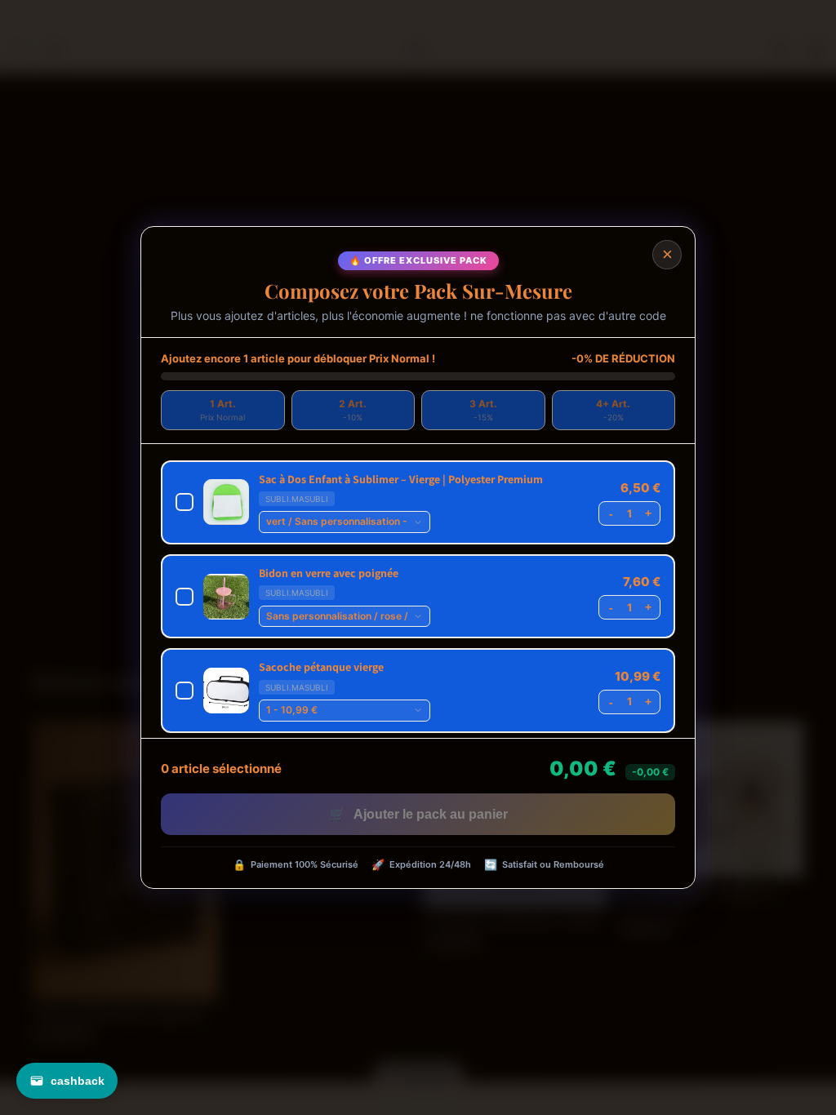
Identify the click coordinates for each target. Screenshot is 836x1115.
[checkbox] (418, 502)
